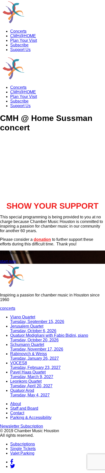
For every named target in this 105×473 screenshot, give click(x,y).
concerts (7, 308)
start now (8, 261)
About (15, 404)
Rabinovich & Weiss (34, 356)
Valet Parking (22, 453)
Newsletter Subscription (21, 426)
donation (42, 239)
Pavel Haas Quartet (31, 374)
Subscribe (19, 45)
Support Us (20, 49)
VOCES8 (35, 365)
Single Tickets (23, 448)
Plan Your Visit (23, 40)
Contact (17, 413)
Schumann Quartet (36, 346)
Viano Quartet (37, 319)
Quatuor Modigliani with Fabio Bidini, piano (49, 337)
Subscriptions (22, 444)
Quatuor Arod (30, 392)
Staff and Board (24, 408)
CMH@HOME (23, 36)
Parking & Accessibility (30, 417)
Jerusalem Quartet (33, 328)
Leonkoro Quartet (31, 383)
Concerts (18, 31)
